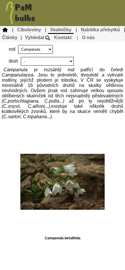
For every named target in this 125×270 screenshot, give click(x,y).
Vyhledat (35, 37)
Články (9, 37)
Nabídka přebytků (100, 29)
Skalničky (61, 29)
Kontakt (63, 37)
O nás (88, 37)
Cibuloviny (29, 29)
